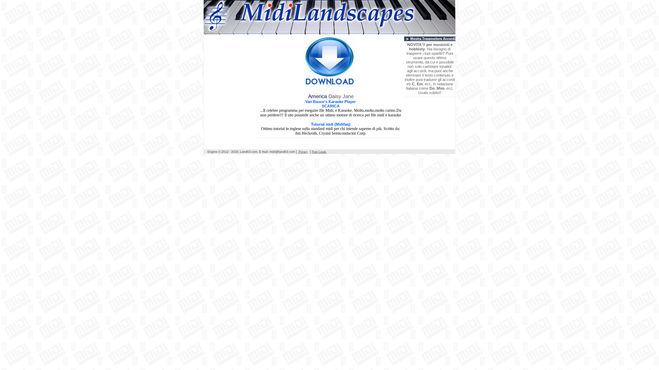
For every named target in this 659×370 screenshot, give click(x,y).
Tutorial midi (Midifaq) (330, 124)
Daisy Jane (341, 96)
